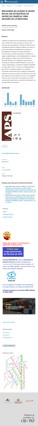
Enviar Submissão (9, 345)
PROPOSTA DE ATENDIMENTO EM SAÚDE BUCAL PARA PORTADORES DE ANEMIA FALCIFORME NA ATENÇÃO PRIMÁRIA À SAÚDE (19, 198)
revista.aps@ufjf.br (8, 264)
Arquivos (9, 6)
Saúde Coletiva (9, 287)
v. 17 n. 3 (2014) (18, 6)
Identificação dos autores (11, 153)
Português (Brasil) (8, 214)
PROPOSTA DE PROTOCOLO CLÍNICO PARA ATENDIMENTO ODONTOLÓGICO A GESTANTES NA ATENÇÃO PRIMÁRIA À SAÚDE (20, 189)
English (5, 212)
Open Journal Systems (9, 322)
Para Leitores (6, 332)
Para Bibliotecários (7, 337)
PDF (5, 146)
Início (3, 6)
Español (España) (7, 217)
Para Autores (6, 335)
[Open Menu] (2, 2)
